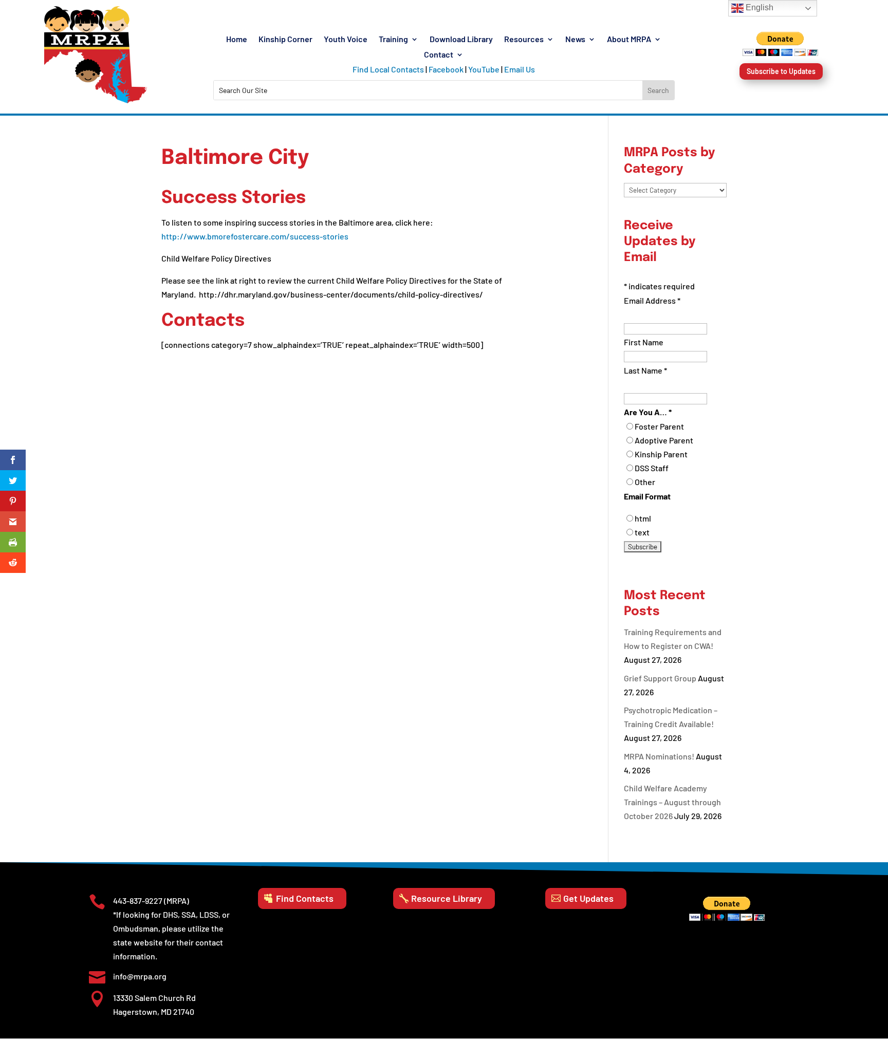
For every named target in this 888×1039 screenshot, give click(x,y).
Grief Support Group (660, 678)
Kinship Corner (285, 39)
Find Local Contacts (388, 69)
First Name (643, 342)
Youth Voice (345, 39)
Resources (524, 39)
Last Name (645, 370)
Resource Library (446, 898)
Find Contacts (305, 898)
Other (645, 482)
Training (393, 39)
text (642, 532)
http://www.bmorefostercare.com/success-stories (254, 236)
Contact (438, 55)
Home (236, 39)
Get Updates (588, 898)
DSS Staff (652, 468)
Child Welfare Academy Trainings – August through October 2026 (672, 802)
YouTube (483, 69)
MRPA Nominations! (659, 756)
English (758, 7)
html (643, 518)
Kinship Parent (661, 454)
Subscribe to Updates (781, 71)
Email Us (519, 69)
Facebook (446, 69)
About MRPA (629, 39)
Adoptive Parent (664, 440)
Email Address (652, 300)
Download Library (461, 39)
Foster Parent (659, 426)
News (575, 39)
